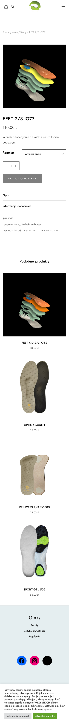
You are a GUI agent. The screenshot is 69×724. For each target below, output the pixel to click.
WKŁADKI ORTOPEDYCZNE (43, 230)
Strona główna (10, 32)
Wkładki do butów (31, 224)
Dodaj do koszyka (22, 178)
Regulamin (34, 636)
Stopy (23, 32)
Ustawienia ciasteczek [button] (18, 716)
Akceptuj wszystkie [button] (45, 716)
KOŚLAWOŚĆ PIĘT (18, 230)
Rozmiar (8, 152)
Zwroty (34, 625)
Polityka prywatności (34, 631)
